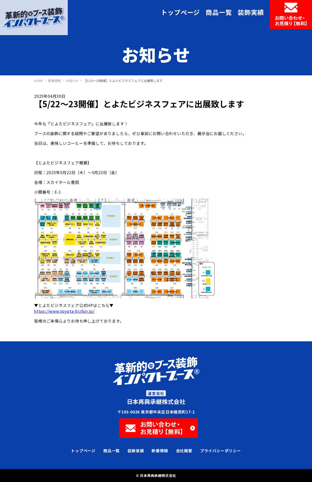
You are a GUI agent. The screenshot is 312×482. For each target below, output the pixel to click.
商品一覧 (219, 12)
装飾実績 (251, 12)
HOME (38, 80)
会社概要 (184, 450)
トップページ (180, 12)
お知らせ (72, 80)
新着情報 (54, 80)
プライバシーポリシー (220, 450)
